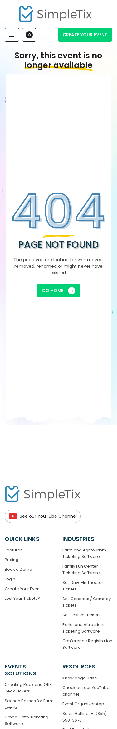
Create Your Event (85, 35)
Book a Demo (18, 569)
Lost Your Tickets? (22, 598)
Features (13, 550)
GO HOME (52, 290)
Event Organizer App (83, 704)
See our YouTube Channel (48, 516)
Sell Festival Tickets (81, 615)
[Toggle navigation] (12, 35)
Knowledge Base (79, 678)
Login (10, 579)
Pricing (11, 560)
